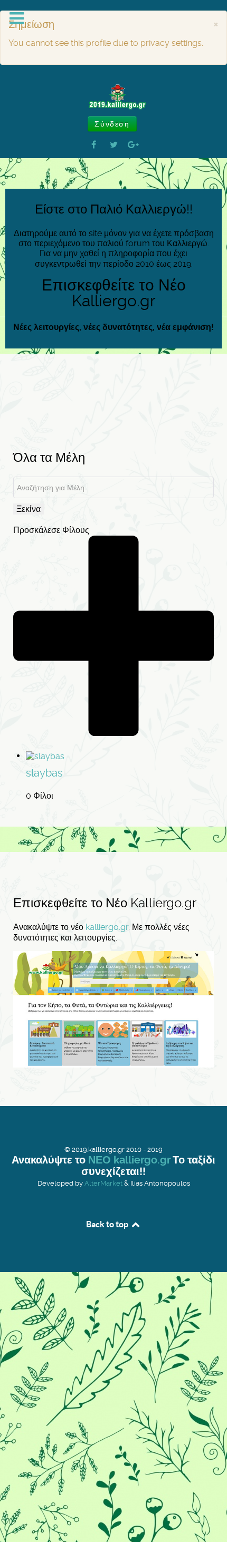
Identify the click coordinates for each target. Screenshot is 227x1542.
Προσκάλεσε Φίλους (51, 530)
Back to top (108, 1224)
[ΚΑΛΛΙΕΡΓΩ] (113, 97)
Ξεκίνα (28, 509)
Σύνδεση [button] (111, 124)
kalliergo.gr (107, 927)
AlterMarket (103, 1183)
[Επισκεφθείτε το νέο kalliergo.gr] (113, 1009)
